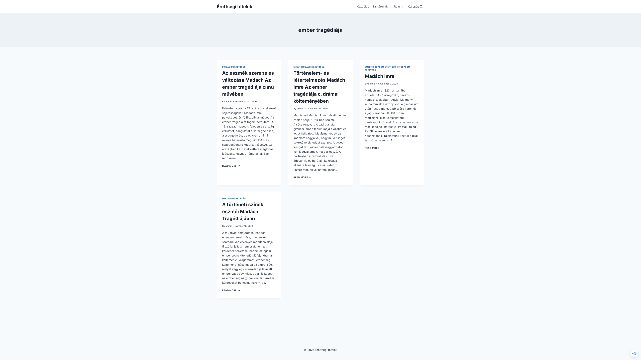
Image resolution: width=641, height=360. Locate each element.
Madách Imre (379, 76)
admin (229, 101)
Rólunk (398, 6)
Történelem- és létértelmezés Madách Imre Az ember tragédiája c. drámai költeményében (319, 87)
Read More (231, 165)
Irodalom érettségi (234, 67)
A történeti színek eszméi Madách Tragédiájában (242, 211)
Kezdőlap (363, 6)
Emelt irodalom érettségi (309, 67)
